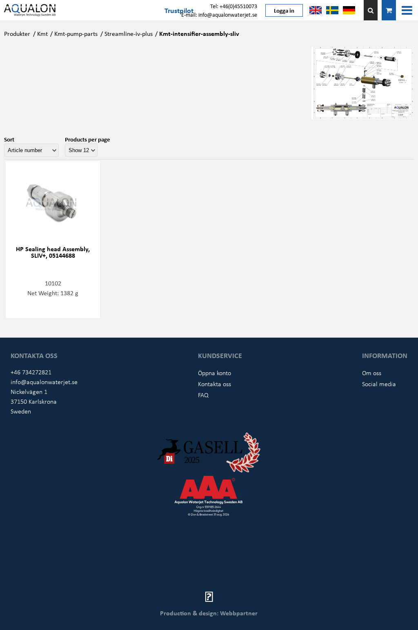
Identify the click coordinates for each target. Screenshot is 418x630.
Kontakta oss (214, 383)
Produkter (17, 33)
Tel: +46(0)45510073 (233, 6)
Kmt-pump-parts (76, 33)
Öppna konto (214, 372)
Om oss (371, 372)
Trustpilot (179, 10)
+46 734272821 (31, 371)
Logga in (284, 10)
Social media (379, 383)
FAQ (203, 394)
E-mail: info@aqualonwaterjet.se (219, 14)
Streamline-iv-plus (128, 33)
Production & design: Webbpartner (209, 612)
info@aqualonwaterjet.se (44, 381)
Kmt (42, 33)
